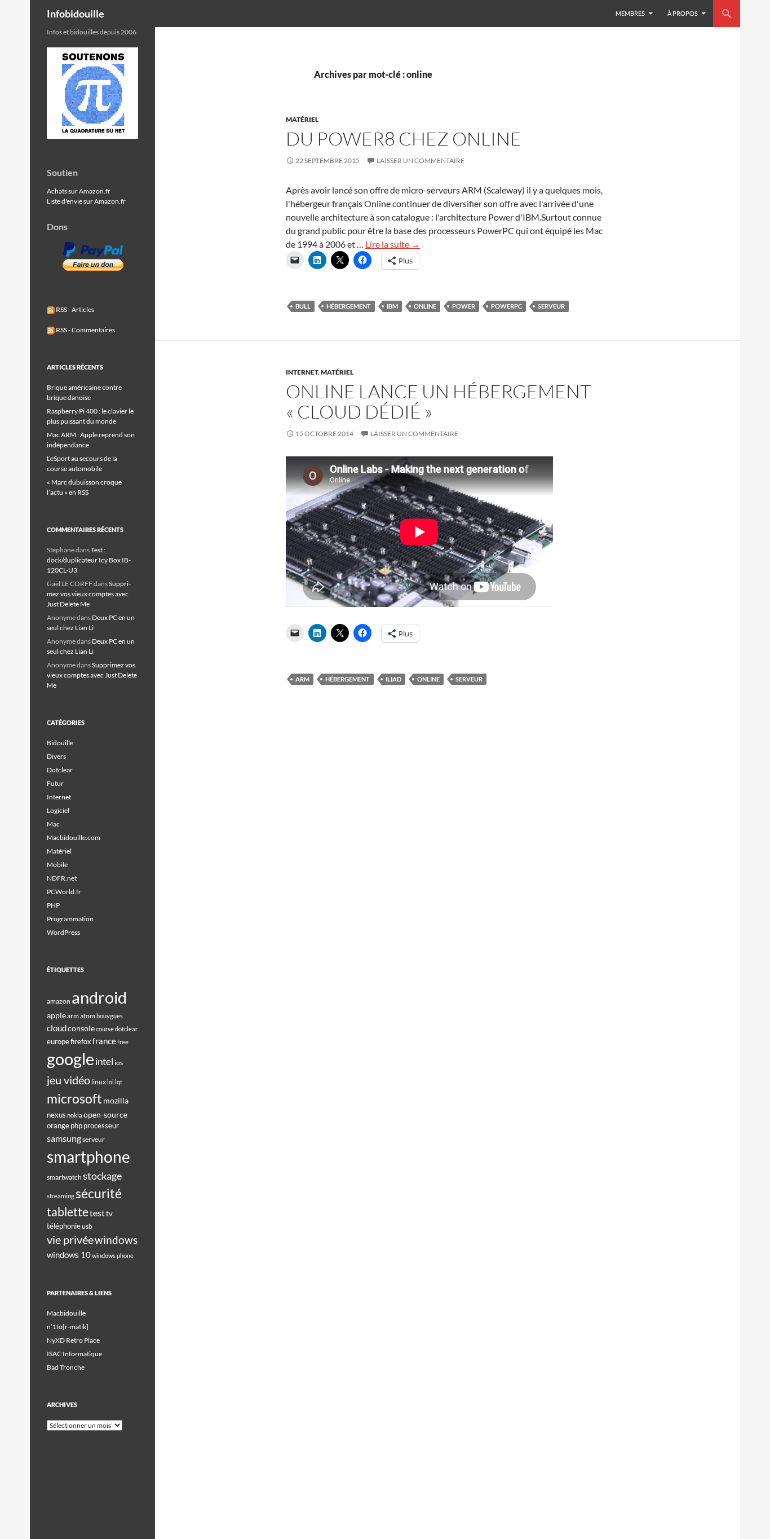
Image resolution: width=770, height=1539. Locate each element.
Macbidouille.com (73, 837)
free (123, 1041)
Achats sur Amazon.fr (78, 191)
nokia (74, 1115)
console (81, 1028)
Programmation (70, 918)
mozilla (116, 1100)
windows (116, 1239)
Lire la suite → (392, 244)
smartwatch (64, 1177)
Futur (55, 783)
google (70, 1058)
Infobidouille (75, 13)
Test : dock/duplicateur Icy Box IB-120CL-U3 (89, 560)
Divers (56, 756)
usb (87, 1226)
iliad (393, 679)
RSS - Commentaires (85, 330)
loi (110, 1081)
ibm (392, 306)
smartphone (88, 1156)
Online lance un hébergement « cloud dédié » (438, 401)
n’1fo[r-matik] (67, 1326)
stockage (102, 1175)
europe (58, 1041)
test (97, 1212)
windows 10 (69, 1255)
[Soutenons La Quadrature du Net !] (92, 92)
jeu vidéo (68, 1080)
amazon (58, 1001)
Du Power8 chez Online (403, 138)
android (99, 997)
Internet (302, 372)
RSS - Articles (74, 309)
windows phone (113, 1255)
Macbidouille (66, 1313)
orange (58, 1125)
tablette (67, 1212)
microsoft (74, 1098)
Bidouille (60, 742)
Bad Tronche (66, 1367)
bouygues (109, 1015)
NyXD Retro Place (73, 1340)
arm (302, 679)
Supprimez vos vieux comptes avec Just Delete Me (89, 593)
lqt (118, 1081)
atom (87, 1016)
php (76, 1125)
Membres (630, 13)
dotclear (126, 1028)
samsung (64, 1138)
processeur (101, 1125)
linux (98, 1082)
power (463, 306)
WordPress (63, 932)
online (425, 306)
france (104, 1041)
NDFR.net (62, 878)
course (105, 1028)
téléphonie (64, 1225)
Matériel (302, 119)
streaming (60, 1195)
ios (118, 1062)
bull (303, 306)
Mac (53, 824)
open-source (105, 1114)
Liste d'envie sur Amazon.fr (86, 201)
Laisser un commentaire (420, 160)
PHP (53, 905)
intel (104, 1061)
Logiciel (58, 810)
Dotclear (60, 770)
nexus (56, 1114)
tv (109, 1213)
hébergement (348, 306)
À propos (682, 13)
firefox (80, 1041)
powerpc (506, 306)
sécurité (99, 1193)
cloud (57, 1028)
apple (56, 1015)
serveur (551, 306)
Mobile (57, 864)
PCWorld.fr (64, 891)
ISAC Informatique (74, 1353)
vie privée (70, 1239)
